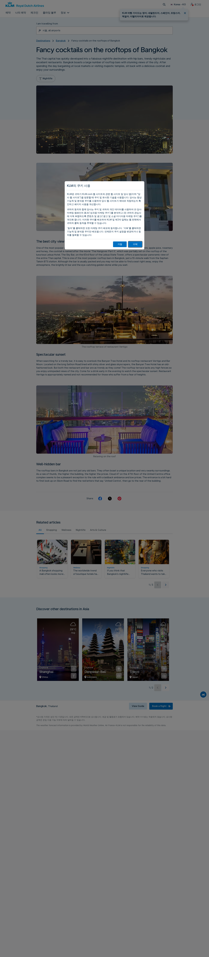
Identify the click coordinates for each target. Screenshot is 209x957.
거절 (120, 244)
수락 (135, 244)
